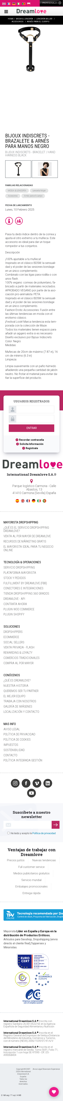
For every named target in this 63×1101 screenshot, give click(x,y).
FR (28, 501)
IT (39, 501)
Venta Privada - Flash (19, 647)
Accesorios (13, 196)
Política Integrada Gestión (23, 760)
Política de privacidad (19, 734)
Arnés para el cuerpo (33, 196)
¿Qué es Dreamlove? (17, 680)
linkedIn (47, 783)
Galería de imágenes (18, 706)
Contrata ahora (15, 604)
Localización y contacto (21, 711)
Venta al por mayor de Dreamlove (27, 536)
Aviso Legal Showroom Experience (46, 1069)
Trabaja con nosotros (20, 701)
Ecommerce (11, 637)
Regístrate (32, 448)
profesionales (50, 3)
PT (44, 501)
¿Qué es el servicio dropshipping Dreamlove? (26, 529)
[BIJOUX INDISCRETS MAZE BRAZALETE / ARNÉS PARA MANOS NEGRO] (29, 77)
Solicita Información (31, 444)
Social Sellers (14, 642)
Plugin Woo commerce (19, 609)
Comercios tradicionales (22, 658)
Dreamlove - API (14, 599)
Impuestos (11, 745)
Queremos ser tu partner (21, 691)
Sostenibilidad (14, 750)
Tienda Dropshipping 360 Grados (26, 593)
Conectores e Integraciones (23, 588)
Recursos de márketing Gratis (25, 541)
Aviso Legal (12, 729)
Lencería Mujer (39, 190)
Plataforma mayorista (20, 572)
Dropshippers (13, 632)
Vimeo (37, 783)
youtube (31, 793)
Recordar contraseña (31, 439)
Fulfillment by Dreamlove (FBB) (25, 583)
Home (10, 19)
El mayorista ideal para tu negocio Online (28, 548)
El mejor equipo (14, 696)
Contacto (10, 755)
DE (33, 501)
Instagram (15, 783)
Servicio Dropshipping (19, 567)
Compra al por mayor (19, 663)
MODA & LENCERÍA (17, 190)
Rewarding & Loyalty (18, 652)
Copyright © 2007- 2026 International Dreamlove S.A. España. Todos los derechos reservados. (23, 1076)
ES (17, 501)
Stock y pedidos (15, 578)
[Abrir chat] (54, 1092)
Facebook (26, 783)
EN (22, 501)
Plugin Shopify (14, 614)
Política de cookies (17, 739)
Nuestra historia (16, 685)
